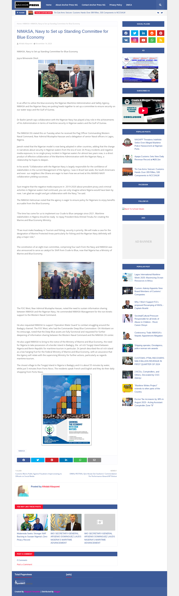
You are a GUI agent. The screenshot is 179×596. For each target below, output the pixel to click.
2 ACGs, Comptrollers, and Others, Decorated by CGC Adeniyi (147, 374)
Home (19, 23)
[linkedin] (143, 33)
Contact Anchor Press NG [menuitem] (93, 4)
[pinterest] (160, 33)
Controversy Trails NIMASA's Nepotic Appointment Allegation (149, 334)
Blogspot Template (32, 591)
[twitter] (134, 33)
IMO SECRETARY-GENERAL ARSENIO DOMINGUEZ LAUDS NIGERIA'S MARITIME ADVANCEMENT (66, 538)
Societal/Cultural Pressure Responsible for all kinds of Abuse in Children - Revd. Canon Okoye (147, 320)
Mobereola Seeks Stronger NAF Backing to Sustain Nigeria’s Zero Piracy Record (32, 536)
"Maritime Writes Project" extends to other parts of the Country (147, 388)
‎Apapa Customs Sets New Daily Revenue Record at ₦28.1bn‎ (149, 158)
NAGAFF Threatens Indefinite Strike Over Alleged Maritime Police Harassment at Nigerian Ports (148, 144)
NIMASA (26, 23)
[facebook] (126, 33)
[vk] (126, 40)
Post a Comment (24, 564)
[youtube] (143, 40)
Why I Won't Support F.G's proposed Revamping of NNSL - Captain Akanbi (149, 305)
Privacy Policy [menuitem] (115, 4)
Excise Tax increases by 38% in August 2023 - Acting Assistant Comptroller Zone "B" (149, 402)
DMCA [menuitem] (129, 4)
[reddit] (152, 33)
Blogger (57, 591)
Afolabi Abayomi (25, 43)
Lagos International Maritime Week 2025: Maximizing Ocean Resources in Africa (149, 277)
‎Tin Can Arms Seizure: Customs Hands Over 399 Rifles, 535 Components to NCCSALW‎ (89, 13)
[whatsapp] (152, 40)
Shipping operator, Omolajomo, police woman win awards (149, 347)
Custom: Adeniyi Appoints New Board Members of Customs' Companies (149, 291)
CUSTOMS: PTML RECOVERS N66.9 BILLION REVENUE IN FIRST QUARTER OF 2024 (149, 361)
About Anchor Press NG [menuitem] (67, 4)
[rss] (160, 40)
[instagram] (134, 40)
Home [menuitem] (48, 4)
